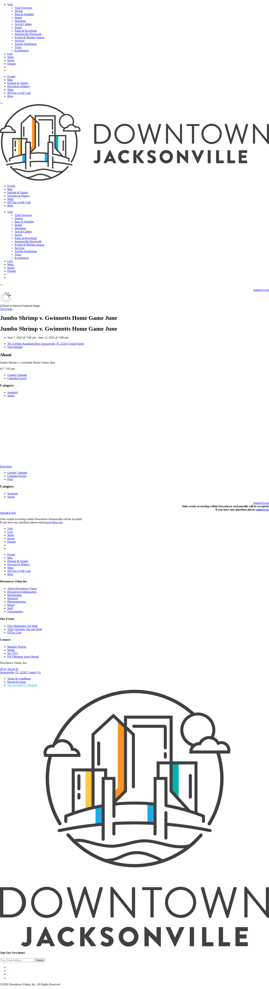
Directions (6, 466)
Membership (14, 595)
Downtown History (18, 86)
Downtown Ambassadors (22, 591)
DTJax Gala (14, 632)
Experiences (22, 50)
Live (10, 53)
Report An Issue (16, 681)
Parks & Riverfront (26, 30)
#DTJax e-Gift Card (19, 92)
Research (12, 598)
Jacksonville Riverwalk (28, 34)
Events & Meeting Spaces (29, 37)
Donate (11, 63)
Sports (18, 27)
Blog (10, 96)
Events (11, 76)
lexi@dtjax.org (53, 522)
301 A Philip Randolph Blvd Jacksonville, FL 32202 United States (45, 343)
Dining (19, 11)
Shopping (20, 20)
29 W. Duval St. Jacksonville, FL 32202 (13, 670)
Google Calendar (17, 374)
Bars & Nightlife (24, 14)
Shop (10, 89)
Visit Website (15, 347)
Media (11, 650)
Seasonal (12, 392)
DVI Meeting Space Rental (23, 656)
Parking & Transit (17, 83)
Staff (10, 608)
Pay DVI (12, 653)
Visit (10, 4)
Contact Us (34, 672)
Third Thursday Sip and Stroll (24, 629)
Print (10, 479)
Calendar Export (16, 378)
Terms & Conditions (19, 678)
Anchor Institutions (26, 43)
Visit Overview (23, 7)
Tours (18, 47)
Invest (10, 60)
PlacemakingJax (16, 601)
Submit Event (261, 290)
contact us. (262, 509)
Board (10, 604)
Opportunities (15, 611)
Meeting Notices (16, 646)
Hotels (18, 17)
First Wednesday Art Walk (22, 625)
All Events (6, 309)
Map (10, 79)
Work (10, 57)
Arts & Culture (23, 24)
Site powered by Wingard (22, 685)
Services (19, 40)
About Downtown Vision (22, 588)
